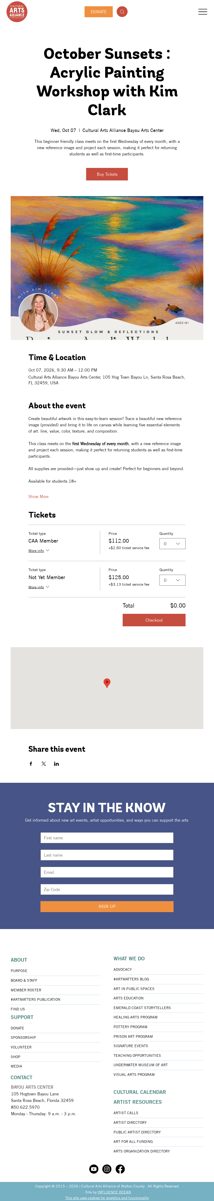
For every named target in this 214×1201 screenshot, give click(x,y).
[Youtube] (93, 1169)
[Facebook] (120, 1169)
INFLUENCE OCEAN (114, 1192)
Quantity (166, 533)
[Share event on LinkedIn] (56, 764)
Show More (38, 496)
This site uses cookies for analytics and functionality (107, 1198)
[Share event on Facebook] (30, 764)
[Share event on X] (43, 764)
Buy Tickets (107, 174)
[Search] (122, 11)
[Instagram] (106, 1169)
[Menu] (202, 11)
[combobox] (172, 543)
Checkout (154, 620)
